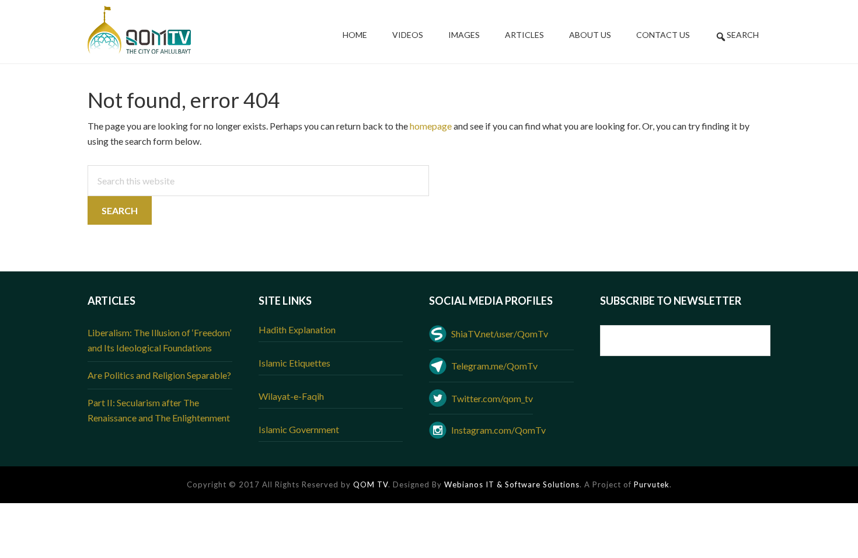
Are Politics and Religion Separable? (159, 375)
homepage (431, 125)
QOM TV (370, 484)
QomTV (139, 30)
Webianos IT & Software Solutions (512, 484)
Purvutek (651, 484)
